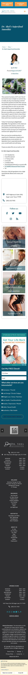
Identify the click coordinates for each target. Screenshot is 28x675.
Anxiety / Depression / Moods (12, 403)
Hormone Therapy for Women (14, 483)
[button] (7, 4)
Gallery (14, 539)
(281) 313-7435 (15, 452)
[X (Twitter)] (19, 612)
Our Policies (14, 502)
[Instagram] (9, 612)
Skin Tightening (14, 517)
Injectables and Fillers (14, 515)
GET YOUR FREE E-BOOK (12, 417)
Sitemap (19, 651)
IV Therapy (14, 487)
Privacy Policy (9, 654)
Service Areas (14, 616)
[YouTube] (14, 612)
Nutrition (15, 73)
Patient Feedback (14, 500)
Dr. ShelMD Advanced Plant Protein (15, 166)
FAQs (14, 505)
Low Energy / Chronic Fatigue (12, 393)
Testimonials (14, 537)
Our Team (14, 532)
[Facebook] (7, 612)
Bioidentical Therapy (14, 485)
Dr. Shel (14, 529)
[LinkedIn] (16, 612)
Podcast (14, 536)
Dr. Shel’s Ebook (14, 497)
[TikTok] (12, 612)
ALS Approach (14, 507)
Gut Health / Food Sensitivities (12, 400)
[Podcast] (20, 612)
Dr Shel (15, 68)
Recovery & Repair (14, 268)
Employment (14, 541)
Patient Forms (14, 499)
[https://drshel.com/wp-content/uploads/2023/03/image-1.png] (14, 430)
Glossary (14, 504)
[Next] (25, 430)
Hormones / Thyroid (9, 390)
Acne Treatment (14, 520)
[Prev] (2, 430)
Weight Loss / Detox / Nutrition (12, 397)
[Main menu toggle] (24, 11)
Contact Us (19, 654)
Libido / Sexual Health (9, 407)
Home (4, 47)
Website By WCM (14, 656)
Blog (9, 47)
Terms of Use (10, 651)
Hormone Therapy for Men (14, 482)
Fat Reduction (14, 313)
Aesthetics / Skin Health (10, 410)
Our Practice (14, 531)
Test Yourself (14, 495)
